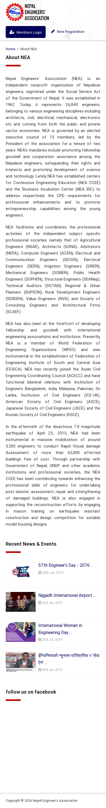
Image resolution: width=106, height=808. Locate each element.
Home (10, 49)
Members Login (29, 32)
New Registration (70, 31)
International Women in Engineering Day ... (60, 629)
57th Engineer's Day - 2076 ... (65, 565)
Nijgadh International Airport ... (67, 595)
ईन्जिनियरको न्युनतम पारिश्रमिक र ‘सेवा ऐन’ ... (68, 659)
